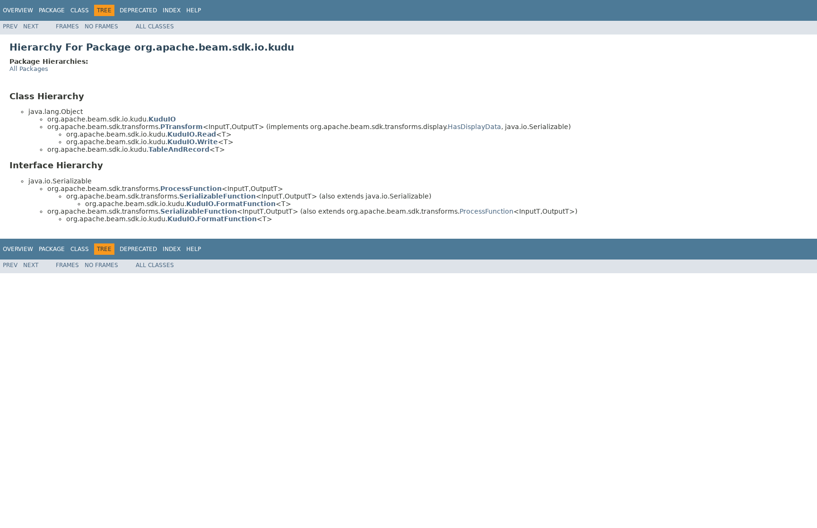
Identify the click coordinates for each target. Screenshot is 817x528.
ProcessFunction (486, 211)
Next (30, 26)
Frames (67, 26)
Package (52, 10)
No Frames (101, 26)
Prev (10, 26)
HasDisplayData (474, 126)
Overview (18, 10)
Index (172, 10)
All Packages (28, 68)
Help (193, 10)
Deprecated (138, 10)
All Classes (155, 26)
